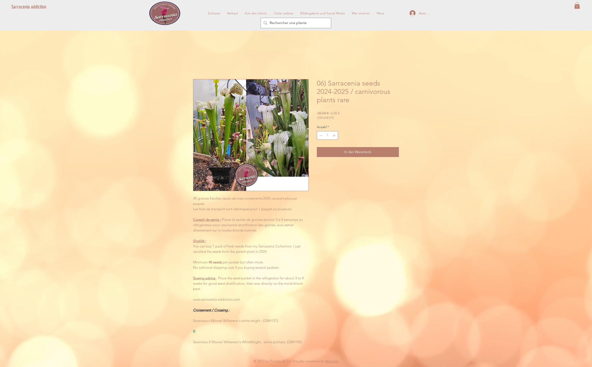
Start (196, 63)
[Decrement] (320, 136)
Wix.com (332, 362)
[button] (577, 5)
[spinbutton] (327, 136)
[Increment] (334, 136)
